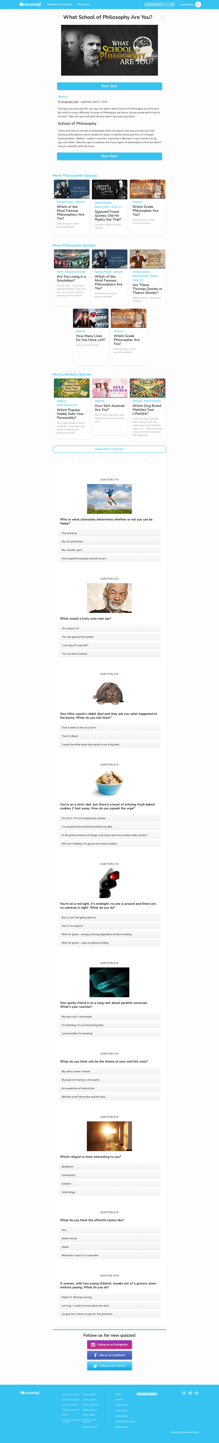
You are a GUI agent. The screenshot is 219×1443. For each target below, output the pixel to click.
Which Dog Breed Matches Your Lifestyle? (147, 410)
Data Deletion (122, 1427)
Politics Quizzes (70, 1405)
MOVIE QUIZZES (90, 1394)
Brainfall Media (192, 1432)
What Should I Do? (67, 405)
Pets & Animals (152, 400)
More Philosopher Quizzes (75, 175)
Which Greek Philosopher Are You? (146, 211)
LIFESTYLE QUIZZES (70, 1394)
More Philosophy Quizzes (74, 245)
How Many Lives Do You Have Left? (90, 338)
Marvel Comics (140, 275)
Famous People (65, 201)
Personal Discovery (75, 271)
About (118, 1394)
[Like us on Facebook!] (184, 1393)
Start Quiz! (109, 86)
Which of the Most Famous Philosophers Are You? (70, 213)
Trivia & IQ (83, 4)
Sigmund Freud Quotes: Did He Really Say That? (108, 215)
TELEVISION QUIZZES (71, 1399)
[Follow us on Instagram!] (190, 1393)
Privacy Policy (122, 1405)
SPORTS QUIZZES (90, 1405)
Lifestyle (62, 96)
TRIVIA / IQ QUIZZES (70, 1410)
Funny (60, 271)
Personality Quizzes (59, 4)
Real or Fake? (102, 206)
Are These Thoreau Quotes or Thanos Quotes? (147, 289)
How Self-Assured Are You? (109, 408)
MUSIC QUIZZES (90, 1399)
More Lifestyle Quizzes (72, 374)
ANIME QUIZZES (90, 1410)
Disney (65, 1415)
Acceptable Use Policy (125, 1421)
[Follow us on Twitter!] (196, 1393)
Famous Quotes (103, 202)
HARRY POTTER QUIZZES (89, 1421)
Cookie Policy (122, 1416)
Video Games (89, 1415)
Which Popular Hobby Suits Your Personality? (70, 414)
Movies (154, 275)
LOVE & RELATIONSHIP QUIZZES (71, 1421)
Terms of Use (122, 1410)
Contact (119, 1399)
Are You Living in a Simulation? (71, 278)
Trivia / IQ (116, 206)
